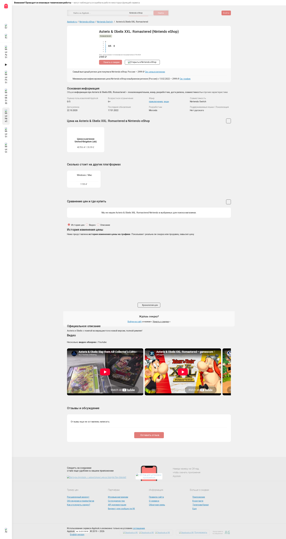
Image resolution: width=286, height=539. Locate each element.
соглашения (139, 528)
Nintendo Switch (105, 22)
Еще (194, 508)
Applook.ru (72, 22)
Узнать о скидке (161, 321)
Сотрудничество (116, 501)
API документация (117, 505)
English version (77, 534)
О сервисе (154, 501)
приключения (156, 101)
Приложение (198, 497)
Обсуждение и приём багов (80, 501)
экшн (166, 101)
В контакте (197, 501)
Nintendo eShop (87, 22)
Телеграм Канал (200, 505)
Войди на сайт (135, 321)
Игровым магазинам (118, 497)
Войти (226, 13)
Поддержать (200, 532)
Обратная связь (157, 505)
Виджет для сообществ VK (121, 508)
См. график (185, 79)
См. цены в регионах (155, 72)
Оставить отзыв (149, 435)
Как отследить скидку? (78, 505)
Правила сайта (156, 497)
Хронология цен (150, 305)
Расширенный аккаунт (78, 497)
